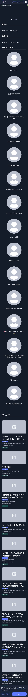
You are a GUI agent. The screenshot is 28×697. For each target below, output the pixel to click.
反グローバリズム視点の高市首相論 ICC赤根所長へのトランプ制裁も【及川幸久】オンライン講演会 (13, 554)
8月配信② (6, 467)
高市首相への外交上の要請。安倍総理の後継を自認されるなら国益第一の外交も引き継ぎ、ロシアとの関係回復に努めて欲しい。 (13, 676)
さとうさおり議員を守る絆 (13, 525)
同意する (19, 694)
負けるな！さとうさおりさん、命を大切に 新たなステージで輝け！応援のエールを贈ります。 (13, 438)
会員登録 (15, 1)
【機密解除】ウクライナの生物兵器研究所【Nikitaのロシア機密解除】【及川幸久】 (13, 496)
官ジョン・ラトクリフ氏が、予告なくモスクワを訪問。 (13, 615)
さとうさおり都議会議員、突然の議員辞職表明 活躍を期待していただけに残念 (13, 584)
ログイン (21, 1)
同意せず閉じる (6, 694)
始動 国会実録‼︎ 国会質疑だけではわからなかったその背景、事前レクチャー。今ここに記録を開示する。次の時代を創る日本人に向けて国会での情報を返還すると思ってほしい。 (14, 645)
